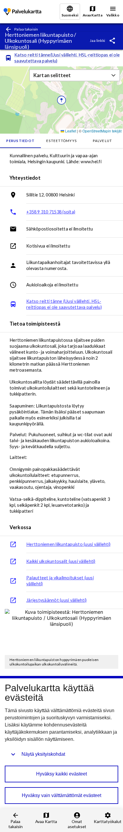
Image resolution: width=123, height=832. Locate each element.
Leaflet (70, 130)
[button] (74, 75)
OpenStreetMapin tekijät (102, 130)
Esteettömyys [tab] (61, 141)
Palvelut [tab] (102, 141)
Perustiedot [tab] (20, 141)
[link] (22, 12)
